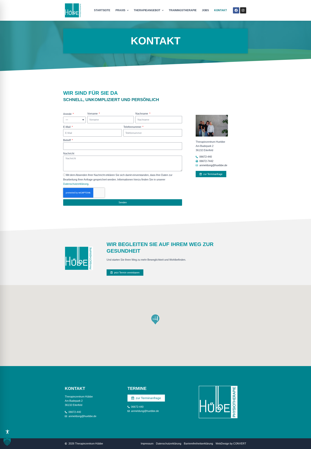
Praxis (120, 10)
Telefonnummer (132, 127)
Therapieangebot (147, 10)
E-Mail (67, 127)
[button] (7, 442)
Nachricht (68, 153)
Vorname (92, 113)
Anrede (67, 114)
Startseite (102, 10)
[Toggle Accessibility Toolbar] (7, 432)
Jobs (205, 10)
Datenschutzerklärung (75, 184)
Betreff (67, 140)
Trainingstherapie (183, 10)
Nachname (142, 113)
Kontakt (220, 10)
